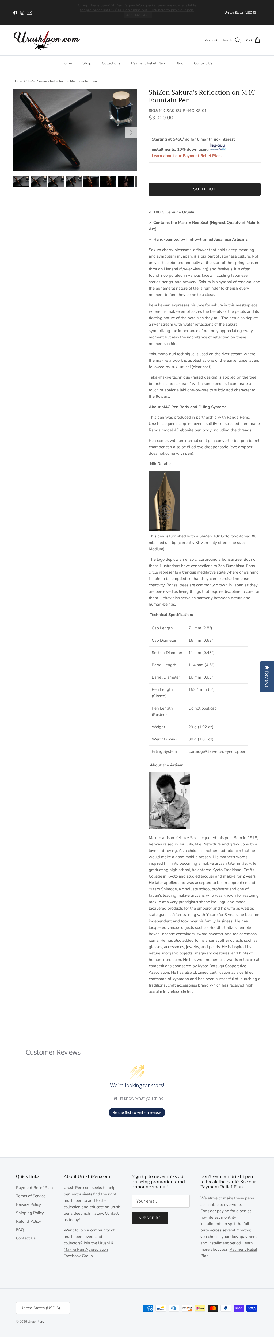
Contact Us (203, 63)
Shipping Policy (30, 1212)
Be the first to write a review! (137, 1112)
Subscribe (150, 1217)
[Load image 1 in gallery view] (75, 130)
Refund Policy (28, 1221)
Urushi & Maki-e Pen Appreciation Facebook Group (88, 1249)
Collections (111, 63)
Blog (179, 63)
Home (67, 63)
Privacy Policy (28, 1204)
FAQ (20, 1229)
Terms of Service (30, 1196)
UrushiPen (35, 1321)
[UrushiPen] (46, 40)
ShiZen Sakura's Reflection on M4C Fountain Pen (61, 81)
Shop (86, 63)
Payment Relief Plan (148, 63)
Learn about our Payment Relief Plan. (187, 155)
